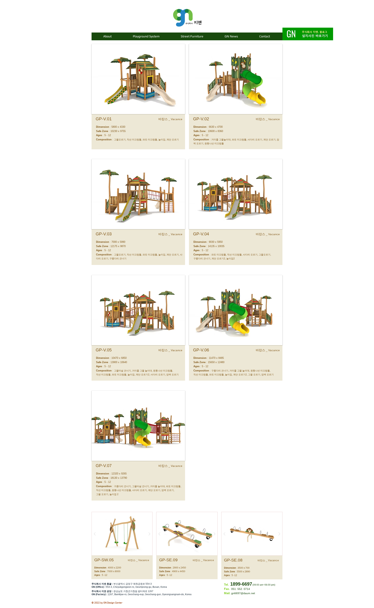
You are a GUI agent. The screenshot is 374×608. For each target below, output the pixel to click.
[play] (143, 515)
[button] (138, 79)
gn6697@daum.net (243, 593)
